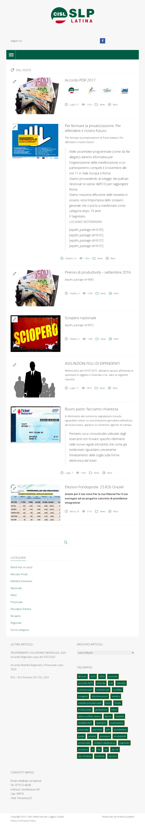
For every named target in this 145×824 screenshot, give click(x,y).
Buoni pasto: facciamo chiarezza (91, 408)
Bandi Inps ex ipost (22, 567)
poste (81, 736)
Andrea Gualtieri (125, 816)
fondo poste (84, 709)
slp (106, 749)
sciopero (83, 749)
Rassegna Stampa (21, 609)
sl (92, 749)
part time (97, 729)
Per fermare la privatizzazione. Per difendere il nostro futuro (93, 128)
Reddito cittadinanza (104, 742)
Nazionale (16, 588)
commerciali (102, 689)
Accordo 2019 (85, 683)
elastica (116, 696)
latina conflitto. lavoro (89, 716)
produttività (120, 736)
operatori (101, 722)
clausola (121, 683)
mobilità (119, 716)
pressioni (105, 736)
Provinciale (17, 602)
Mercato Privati (19, 574)
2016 (102, 676)
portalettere (120, 729)
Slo (98, 749)
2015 (93, 676)
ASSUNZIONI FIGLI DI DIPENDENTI (92, 363)
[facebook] (102, 40)
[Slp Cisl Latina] (72, 15)
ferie (108, 703)
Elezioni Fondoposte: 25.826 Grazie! (94, 486)
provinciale (84, 742)
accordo (113, 676)
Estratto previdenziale (90, 703)
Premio (92, 736)
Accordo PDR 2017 (80, 80)
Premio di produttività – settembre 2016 (98, 272)
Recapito (16, 616)
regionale (124, 742)
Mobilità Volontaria (21, 581)
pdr (108, 729)
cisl (111, 683)
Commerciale (85, 689)
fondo (118, 703)
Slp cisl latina (84, 756)
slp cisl (115, 749)
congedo (83, 696)
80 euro (82, 676)
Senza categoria (20, 630)
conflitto (117, 689)
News (102, 104)
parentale (83, 729)
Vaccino (113, 756)
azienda (101, 683)
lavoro (108, 716)
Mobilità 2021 (85, 722)
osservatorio (116, 722)
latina (114, 709)
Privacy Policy (29, 820)
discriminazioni (100, 696)
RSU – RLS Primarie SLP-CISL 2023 (30, 677)
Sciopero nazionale (80, 317)
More (115, 104)
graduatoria (101, 709)
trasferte (100, 756)
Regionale (16, 622)
